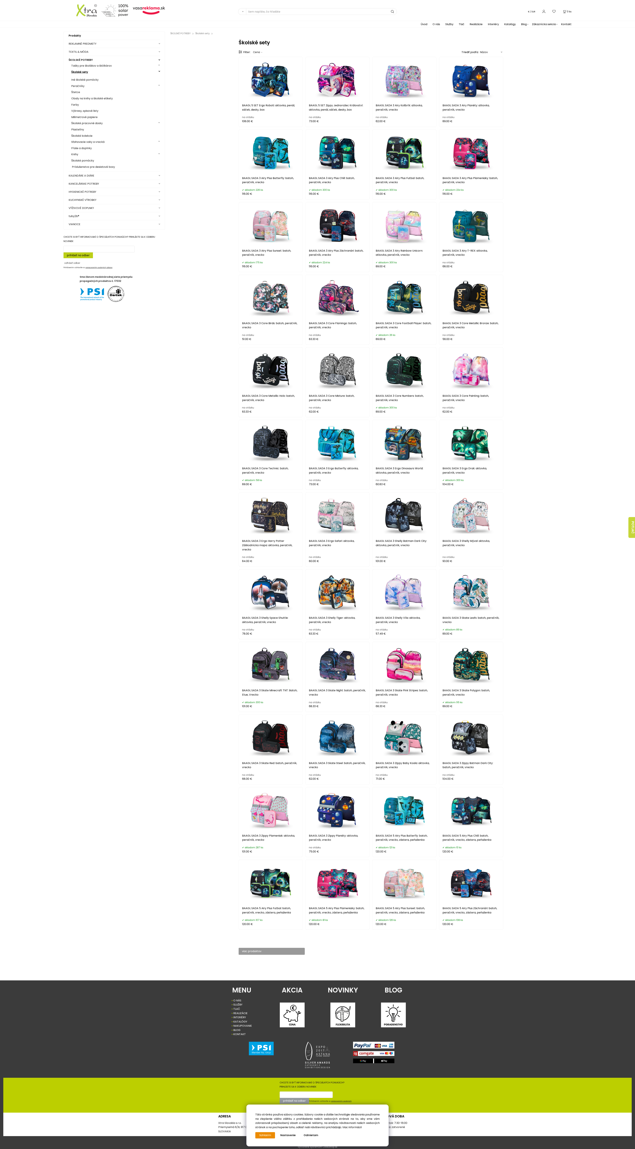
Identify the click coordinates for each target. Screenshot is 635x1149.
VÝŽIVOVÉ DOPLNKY (81, 208)
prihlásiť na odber (78, 255)
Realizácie (476, 24)
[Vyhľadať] (242, 11)
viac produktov (251, 951)
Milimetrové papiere (84, 117)
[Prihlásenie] (544, 11)
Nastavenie (288, 1135)
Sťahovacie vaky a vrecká (88, 142)
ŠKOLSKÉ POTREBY (81, 60)
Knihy (74, 154)
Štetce (75, 92)
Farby (75, 105)
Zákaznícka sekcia (544, 24)
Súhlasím (265, 1135)
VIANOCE (74, 224)
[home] (81, 10)
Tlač (461, 24)
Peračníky (78, 86)
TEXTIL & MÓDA (78, 52)
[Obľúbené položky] (554, 11)
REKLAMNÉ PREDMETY (82, 44)
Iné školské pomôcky (85, 80)
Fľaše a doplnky (81, 148)
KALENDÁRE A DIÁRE (81, 176)
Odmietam (311, 1135)
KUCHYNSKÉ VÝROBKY (82, 200)
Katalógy (510, 24)
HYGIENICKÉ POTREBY (82, 192)
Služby (449, 24)
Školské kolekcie (81, 136)
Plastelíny (77, 129)
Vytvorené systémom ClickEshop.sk (317, 1147)
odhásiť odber (72, 263)
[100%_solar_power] (115, 10)
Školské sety (79, 72)
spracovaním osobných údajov (98, 267)
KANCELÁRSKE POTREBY (84, 184)
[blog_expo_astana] (317, 1055)
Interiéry (493, 24)
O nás (436, 24)
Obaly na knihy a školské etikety (92, 98)
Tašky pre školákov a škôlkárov (91, 66)
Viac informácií (352, 1127)
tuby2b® (74, 216)
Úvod (424, 24)
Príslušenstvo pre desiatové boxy (93, 167)
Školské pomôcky (82, 160)
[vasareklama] (149, 10)
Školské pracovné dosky (87, 123)
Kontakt (566, 24)
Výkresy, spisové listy (84, 111)
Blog (524, 24)
